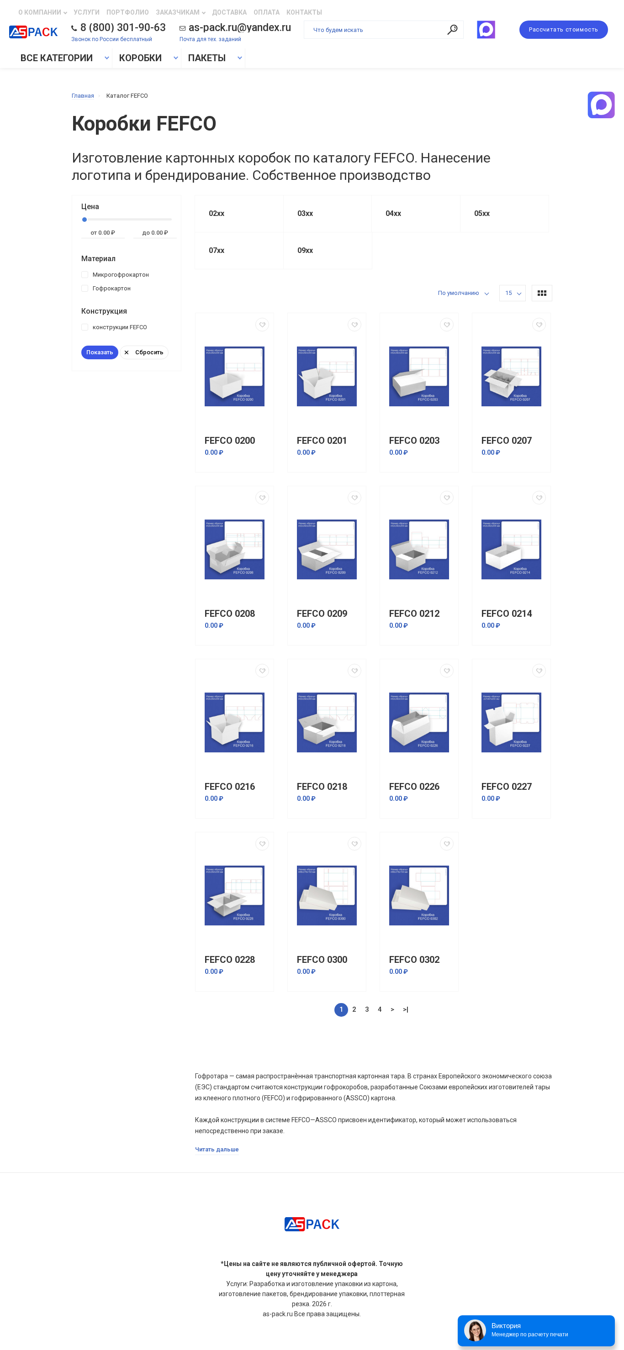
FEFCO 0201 (322, 441)
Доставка (229, 12)
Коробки (140, 58)
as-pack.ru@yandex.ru (240, 27)
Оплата (267, 12)
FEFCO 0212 (414, 614)
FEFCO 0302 (414, 960)
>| (405, 1009)
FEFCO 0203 (414, 441)
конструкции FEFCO (120, 327)
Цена (90, 206)
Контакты (304, 12)
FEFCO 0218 (322, 787)
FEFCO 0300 (322, 960)
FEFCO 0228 (230, 960)
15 (508, 292)
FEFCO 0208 (230, 614)
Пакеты (207, 58)
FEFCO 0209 (322, 614)
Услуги (87, 12)
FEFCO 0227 (506, 787)
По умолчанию (458, 292)
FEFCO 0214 (506, 614)
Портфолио (127, 12)
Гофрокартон (112, 288)
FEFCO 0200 (230, 441)
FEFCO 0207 (506, 441)
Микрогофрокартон (121, 274)
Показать (99, 352)
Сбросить (149, 352)
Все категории (55, 58)
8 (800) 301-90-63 (123, 27)
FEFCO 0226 (414, 787)
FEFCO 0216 (230, 787)
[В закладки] (262, 324)
